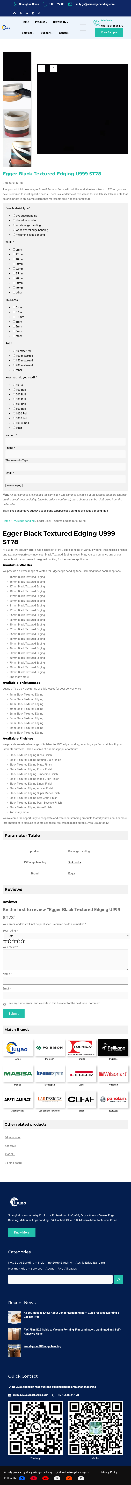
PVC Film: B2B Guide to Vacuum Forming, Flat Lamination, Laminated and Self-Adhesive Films (72, 1331)
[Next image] (53, 68)
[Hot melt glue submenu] (29, 1269)
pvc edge (30, 510)
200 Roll (21, 394)
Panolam (113, 1110)
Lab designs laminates (50, 1110)
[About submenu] (55, 1269)
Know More (22, 1232)
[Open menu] (83, 27)
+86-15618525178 (112, 25)
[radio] (5, 941)
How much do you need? (21, 377)
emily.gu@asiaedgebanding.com (30, 1395)
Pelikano (113, 1059)
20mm (20, 264)
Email (9, 472)
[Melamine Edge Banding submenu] (74, 1263)
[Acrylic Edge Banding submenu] (106, 1263)
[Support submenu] (52, 33)
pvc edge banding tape (94, 510)
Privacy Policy (109, 1472)
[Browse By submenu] (68, 22)
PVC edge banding (23, 521)
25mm (20, 273)
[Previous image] (41, 68)
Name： (11, 435)
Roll (8, 343)
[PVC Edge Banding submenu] (36, 1263)
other (19, 292)
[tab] (13, 1137)
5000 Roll (21, 418)
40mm (20, 287)
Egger (81, 1084)
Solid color (74, 862)
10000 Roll (22, 423)
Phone (10, 447)
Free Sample (109, 32)
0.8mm (20, 317)
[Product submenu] (46, 22)
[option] (17, 66)
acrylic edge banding (28, 225)
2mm (19, 326)
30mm (20, 283)
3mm (19, 331)
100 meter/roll (24, 355)
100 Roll (21, 389)
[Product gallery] (82, 109)
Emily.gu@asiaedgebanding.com (95, 4)
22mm (20, 268)
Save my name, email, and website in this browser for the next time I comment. (54, 1003)
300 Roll (21, 399)
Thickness (12, 300)
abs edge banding (26, 220)
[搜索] (118, 1279)
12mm (20, 254)
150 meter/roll (24, 360)
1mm (19, 321)
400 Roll (21, 404)
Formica (81, 1059)
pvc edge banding (26, 215)
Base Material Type (17, 208)
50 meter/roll (23, 351)
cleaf (81, 1110)
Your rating (10, 930)
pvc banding (17, 510)
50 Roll (20, 385)
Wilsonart (113, 1084)
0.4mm (20, 307)
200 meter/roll (24, 365)
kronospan (50, 1084)
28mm (20, 278)
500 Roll (21, 408)
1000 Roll (21, 413)
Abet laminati (17, 1110)
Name (7, 974)
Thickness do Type (16, 460)
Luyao (18, 1059)
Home (6, 521)
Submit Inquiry (14, 485)
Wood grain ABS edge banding (42, 1346)
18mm (20, 259)
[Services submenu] (34, 33)
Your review (10, 947)
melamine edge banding (30, 234)
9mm (19, 249)
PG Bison (49, 1059)
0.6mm (20, 312)
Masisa (17, 1084)
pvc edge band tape (47, 510)
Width (9, 242)
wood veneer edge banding (32, 230)
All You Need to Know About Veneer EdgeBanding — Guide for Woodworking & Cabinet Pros (71, 1314)
